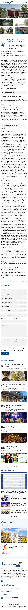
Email (15, 318)
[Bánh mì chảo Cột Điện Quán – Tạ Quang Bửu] (14, 417)
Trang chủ (3, 37)
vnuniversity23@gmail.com (11, 597)
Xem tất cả (14, 466)
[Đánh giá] (3, 553)
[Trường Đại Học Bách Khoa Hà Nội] (14, 535)
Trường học (11, 37)
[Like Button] (7, 553)
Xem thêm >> (22, 554)
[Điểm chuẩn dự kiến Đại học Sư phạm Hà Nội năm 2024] (5, 498)
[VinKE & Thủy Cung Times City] (14, 438)
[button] (2, 525)
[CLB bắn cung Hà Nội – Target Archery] (14, 458)
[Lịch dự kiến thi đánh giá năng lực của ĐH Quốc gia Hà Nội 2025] (5, 511)
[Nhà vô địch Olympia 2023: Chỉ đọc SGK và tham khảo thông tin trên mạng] (5, 504)
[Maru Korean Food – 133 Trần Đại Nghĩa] (14, 396)
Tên (2, 318)
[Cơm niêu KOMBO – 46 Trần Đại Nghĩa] (14, 376)
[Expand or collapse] (25, 92)
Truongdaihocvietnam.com (18, 603)
